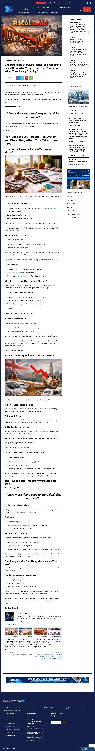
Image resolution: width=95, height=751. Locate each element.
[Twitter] (22, 78)
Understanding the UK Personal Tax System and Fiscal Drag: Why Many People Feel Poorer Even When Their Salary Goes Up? (40, 644)
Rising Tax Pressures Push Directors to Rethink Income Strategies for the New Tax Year (78, 75)
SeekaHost (43, 616)
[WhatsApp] (31, 78)
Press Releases (75, 22)
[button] (80, 10)
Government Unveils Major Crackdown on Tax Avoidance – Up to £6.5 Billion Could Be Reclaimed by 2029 (78, 53)
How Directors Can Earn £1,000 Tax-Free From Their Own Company (78, 41)
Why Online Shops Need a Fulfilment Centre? (18, 654)
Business (15, 636)
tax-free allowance (16, 273)
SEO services (37, 619)
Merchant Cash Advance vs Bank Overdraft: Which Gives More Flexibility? (77, 120)
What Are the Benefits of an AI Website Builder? (35, 732)
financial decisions (35, 601)
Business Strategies (56, 636)
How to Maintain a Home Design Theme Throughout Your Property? (35, 721)
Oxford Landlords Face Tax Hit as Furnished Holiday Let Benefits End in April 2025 (78, 64)
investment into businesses (19, 525)
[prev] (86, 3)
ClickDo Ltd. (31, 616)
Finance (9, 60)
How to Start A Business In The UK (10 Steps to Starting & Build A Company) (54, 642)
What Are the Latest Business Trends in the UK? (35, 727)
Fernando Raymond (14, 85)
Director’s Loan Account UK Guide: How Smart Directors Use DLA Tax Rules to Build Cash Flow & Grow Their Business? (25, 643)
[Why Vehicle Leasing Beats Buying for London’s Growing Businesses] (78, 97)
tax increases (35, 549)
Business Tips (72, 113)
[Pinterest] (26, 78)
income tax (54, 208)
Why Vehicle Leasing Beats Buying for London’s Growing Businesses (78, 109)
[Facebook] (18, 78)
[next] (89, 3)
